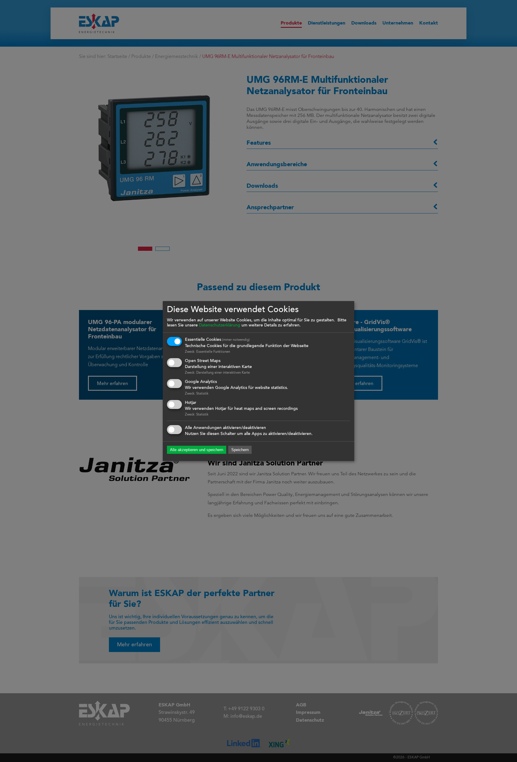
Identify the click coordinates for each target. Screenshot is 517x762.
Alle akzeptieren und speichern (196, 450)
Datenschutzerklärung (219, 325)
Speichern (240, 450)
